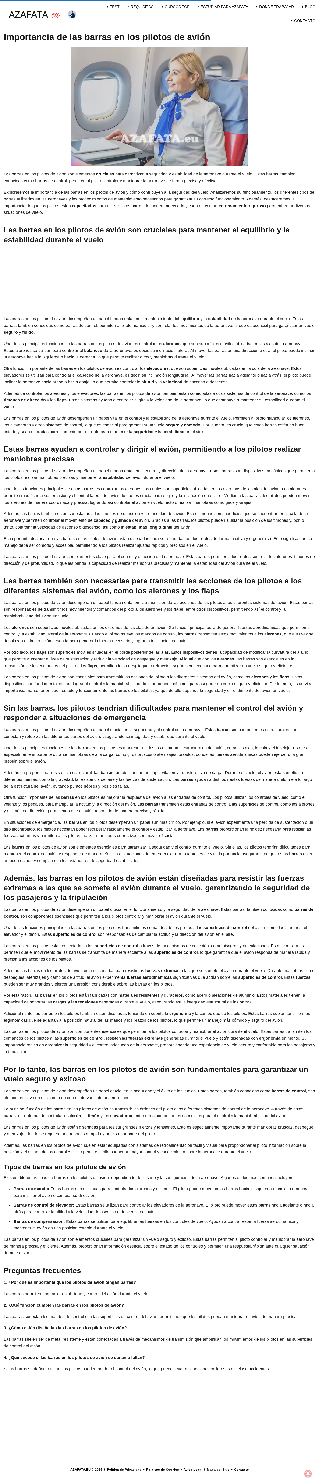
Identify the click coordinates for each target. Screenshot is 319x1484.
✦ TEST (113, 7)
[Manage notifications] (308, 1473)
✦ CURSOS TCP (175, 7)
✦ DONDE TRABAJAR (274, 7)
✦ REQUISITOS (140, 7)
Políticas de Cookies (162, 1469)
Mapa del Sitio (218, 1469)
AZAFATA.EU (80, 1469)
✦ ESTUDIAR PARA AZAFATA (222, 7)
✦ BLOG (308, 7)
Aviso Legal (193, 1469)
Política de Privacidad (124, 1469)
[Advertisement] (159, 281)
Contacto (241, 1469)
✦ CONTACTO (302, 21)
